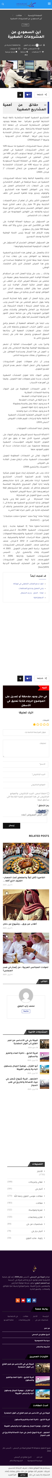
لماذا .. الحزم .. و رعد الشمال (32, 593)
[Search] (2, 4)
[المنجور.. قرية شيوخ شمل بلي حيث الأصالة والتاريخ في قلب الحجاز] (44, 1084)
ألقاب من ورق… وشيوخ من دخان (20, 924)
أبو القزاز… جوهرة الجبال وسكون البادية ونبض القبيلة (27, 1426)
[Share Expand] (20, 95)
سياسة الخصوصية (42, 1341)
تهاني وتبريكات (25, 1182)
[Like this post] (27, 95)
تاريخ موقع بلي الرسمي (41, 1335)
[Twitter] (29, 1300)
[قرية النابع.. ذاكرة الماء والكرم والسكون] (44, 1057)
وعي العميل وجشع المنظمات (31, 589)
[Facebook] (34, 1300)
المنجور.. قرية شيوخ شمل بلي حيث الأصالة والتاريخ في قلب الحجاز (22, 1082)
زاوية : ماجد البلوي (25, 1238)
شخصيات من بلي (25, 1224)
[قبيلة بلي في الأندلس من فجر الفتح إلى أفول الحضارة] (44, 1044)
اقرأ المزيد (12, 1475)
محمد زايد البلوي (30, 45)
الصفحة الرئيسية (35, 16)
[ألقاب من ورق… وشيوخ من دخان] (26, 904)
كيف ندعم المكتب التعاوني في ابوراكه (28, 584)
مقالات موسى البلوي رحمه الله (25, 1196)
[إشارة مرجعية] (6, 846)
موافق (23, 1475)
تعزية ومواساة (25, 1210)
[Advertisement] (26, 641)
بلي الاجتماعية (13, 1317)
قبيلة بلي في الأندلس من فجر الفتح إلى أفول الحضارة (27, 1413)
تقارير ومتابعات (25, 1217)
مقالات (19, 16)
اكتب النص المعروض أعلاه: (34, 815)
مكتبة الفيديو (9, 1320)
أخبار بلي (25, 1189)
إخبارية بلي (8, 45)
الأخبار (40, 1171)
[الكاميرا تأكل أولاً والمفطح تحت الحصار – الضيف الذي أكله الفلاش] (26, 858)
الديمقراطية (38, 598)
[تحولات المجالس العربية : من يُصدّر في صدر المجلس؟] (26, 948)
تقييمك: (45, 720)
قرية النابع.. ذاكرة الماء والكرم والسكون (32, 1420)
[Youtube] (23, 1300)
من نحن (47, 1328)
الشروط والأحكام (43, 1347)
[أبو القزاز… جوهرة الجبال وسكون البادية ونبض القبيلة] (44, 1069)
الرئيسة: (45, 1317)
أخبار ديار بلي (25, 1231)
